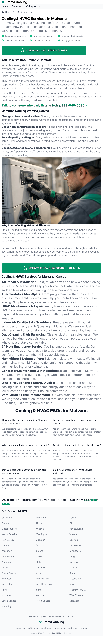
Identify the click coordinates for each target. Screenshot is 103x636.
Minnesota (75, 551)
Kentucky (40, 567)
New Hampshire (44, 584)
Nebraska (7, 584)
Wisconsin (7, 551)
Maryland (6, 545)
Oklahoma (7, 567)
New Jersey (8, 540)
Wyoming (7, 606)
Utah (38, 562)
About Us (20, 628)
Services (16, 6)
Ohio (71, 523)
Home (5, 6)
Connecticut (8, 556)
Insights (83, 628)
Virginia (73, 534)
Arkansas (6, 578)
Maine (72, 584)
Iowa (38, 573)
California (7, 517)
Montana (6, 595)
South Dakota (9, 600)
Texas (72, 517)
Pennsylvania (76, 528)
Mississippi (75, 578)
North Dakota (43, 600)
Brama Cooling (49, 633)
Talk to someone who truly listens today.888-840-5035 (43, 105)
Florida (5, 523)
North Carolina (9, 534)
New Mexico (42, 578)
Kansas (73, 573)
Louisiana (74, 567)
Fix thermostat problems (65, 628)
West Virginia (76, 595)
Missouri (40, 556)
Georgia (73, 540)
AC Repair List (33, 6)
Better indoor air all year (39, 628)
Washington (42, 534)
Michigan (40, 540)
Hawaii (5, 589)
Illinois (39, 523)
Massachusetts (9, 528)
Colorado (40, 545)
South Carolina (9, 573)
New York (41, 517)
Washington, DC (78, 589)
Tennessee (75, 545)
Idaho (39, 589)
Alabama (6, 562)
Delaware (74, 600)
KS (17, 12)
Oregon (73, 556)
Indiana (39, 551)
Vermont (40, 595)
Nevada (73, 562)
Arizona (40, 528)
